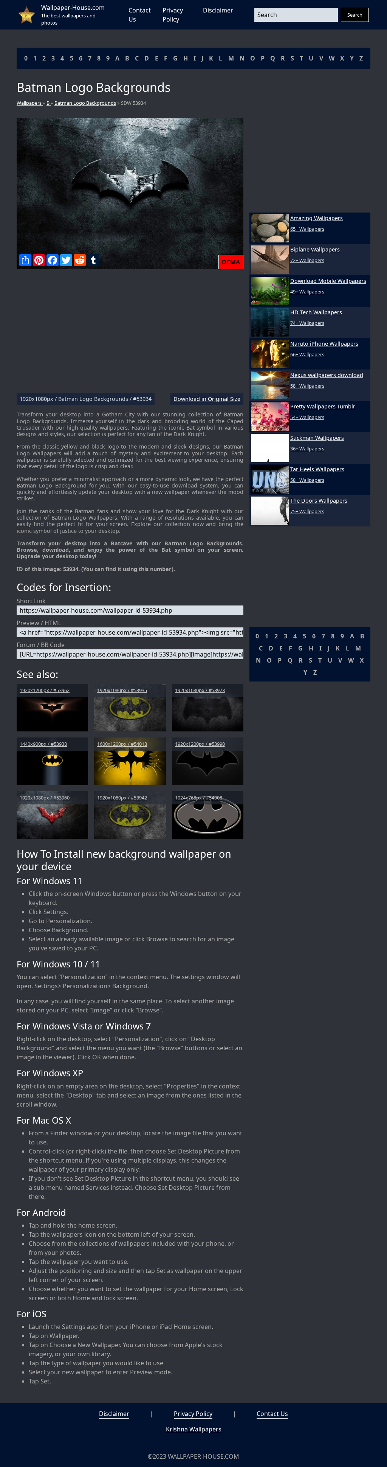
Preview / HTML (39, 623)
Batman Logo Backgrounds (85, 102)
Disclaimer (218, 10)
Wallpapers (30, 102)
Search (354, 14)
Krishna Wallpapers (193, 1429)
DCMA (231, 262)
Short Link (31, 601)
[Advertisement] (130, 334)
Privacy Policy (193, 1414)
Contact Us (272, 1414)
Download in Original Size (206, 399)
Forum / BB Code (41, 645)
